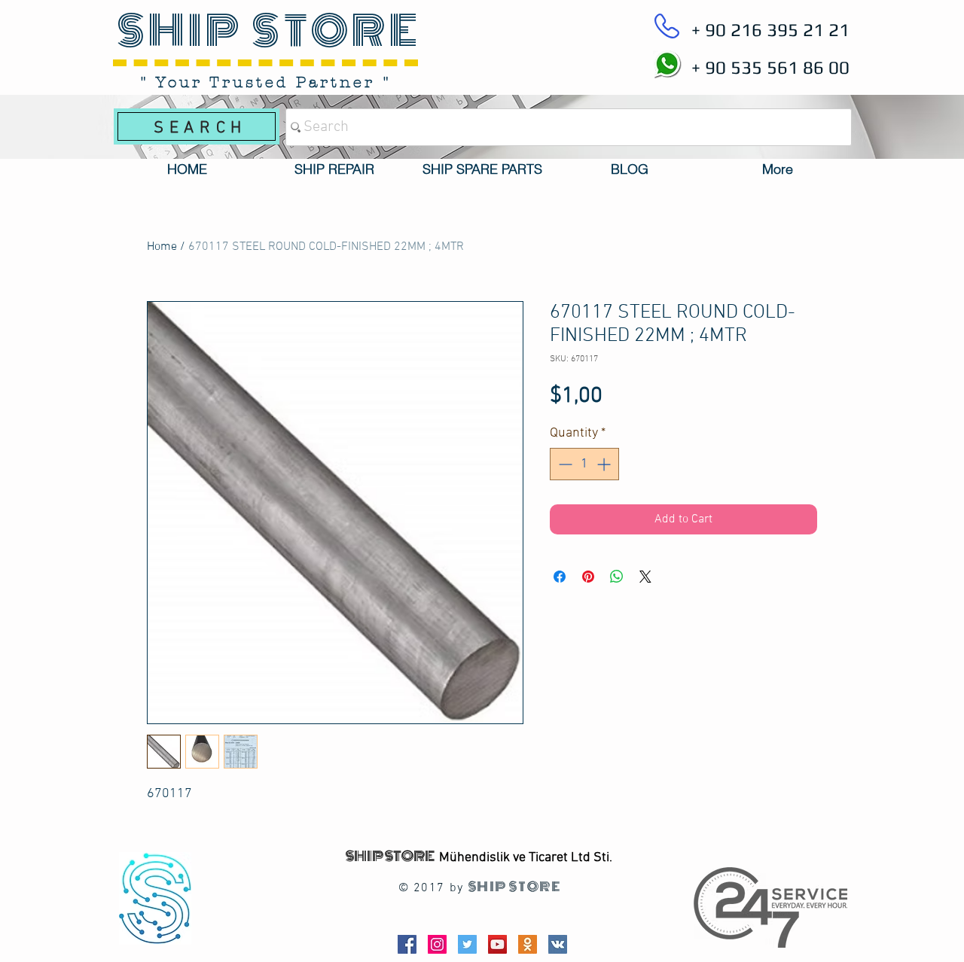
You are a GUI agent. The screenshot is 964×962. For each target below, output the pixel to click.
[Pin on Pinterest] (588, 577)
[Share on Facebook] (560, 577)
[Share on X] (645, 577)
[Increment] (605, 464)
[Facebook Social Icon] (407, 944)
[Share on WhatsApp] (617, 577)
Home (162, 246)
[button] (334, 169)
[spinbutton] (584, 464)
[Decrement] (563, 464)
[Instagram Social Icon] (437, 944)
